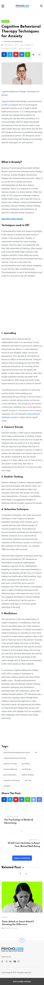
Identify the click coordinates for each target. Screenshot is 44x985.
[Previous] (20, 874)
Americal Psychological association (16, 752)
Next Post (33, 840)
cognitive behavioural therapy (14, 758)
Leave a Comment (22, 858)
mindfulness (26, 769)
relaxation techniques (11, 780)
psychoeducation (10, 775)
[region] (22, 153)
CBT (6, 105)
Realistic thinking (27, 775)
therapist (6, 786)
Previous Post (12, 817)
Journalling (26, 764)
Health (5, 917)
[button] (3, 6)
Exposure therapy (10, 764)
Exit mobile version (22, 981)
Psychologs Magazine (13, 42)
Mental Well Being (10, 769)
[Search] (41, 6)
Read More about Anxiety (12, 219)
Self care (28, 780)
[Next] (26, 874)
